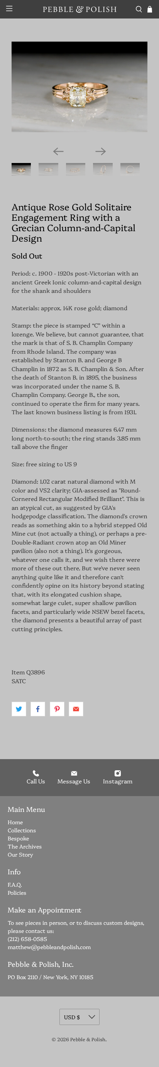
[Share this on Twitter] (19, 709)
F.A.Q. (15, 884)
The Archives (25, 846)
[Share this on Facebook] (37, 709)
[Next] (101, 151)
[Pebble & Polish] (79, 9)
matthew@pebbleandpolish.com (49, 947)
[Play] (79, 91)
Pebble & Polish (87, 1039)
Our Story (20, 854)
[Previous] (58, 151)
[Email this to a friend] (76, 709)
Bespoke (18, 838)
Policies (17, 892)
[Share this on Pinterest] (57, 709)
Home (15, 822)
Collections (22, 830)
